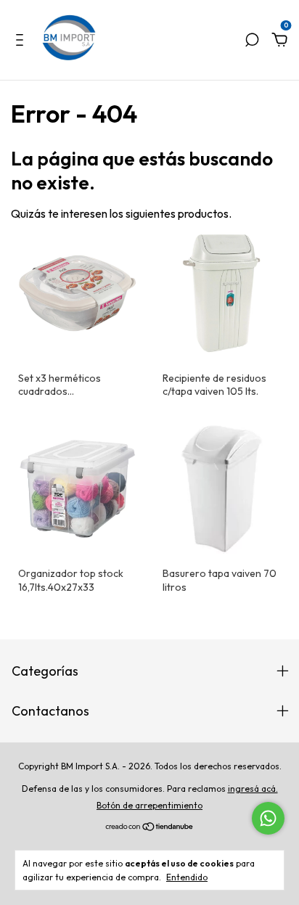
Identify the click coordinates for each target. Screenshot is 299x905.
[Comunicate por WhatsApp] (268, 818)
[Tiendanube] (150, 827)
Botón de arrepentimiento (149, 805)
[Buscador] (252, 40)
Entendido (187, 877)
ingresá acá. (253, 788)
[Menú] (22, 40)
